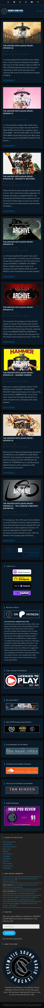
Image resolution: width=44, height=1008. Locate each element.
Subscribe (9, 933)
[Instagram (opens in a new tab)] (26, 2)
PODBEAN (6, 856)
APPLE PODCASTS (9, 842)
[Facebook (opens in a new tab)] (14, 2)
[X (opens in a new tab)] (8, 2)
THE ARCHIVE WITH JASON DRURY (17, 54)
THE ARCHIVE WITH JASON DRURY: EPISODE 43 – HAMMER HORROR (18, 373)
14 (31, 554)
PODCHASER (7, 863)
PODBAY (6, 851)
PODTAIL (6, 861)
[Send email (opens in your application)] (37, 2)
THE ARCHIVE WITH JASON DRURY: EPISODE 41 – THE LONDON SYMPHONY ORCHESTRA (20, 505)
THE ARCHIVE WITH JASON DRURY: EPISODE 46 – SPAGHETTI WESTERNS (19, 177)
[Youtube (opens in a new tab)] (32, 2)
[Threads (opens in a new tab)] (20, 2)
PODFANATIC (7, 854)
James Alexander (9, 879)
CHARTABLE (7, 868)
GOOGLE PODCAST (10, 847)
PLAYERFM (6, 859)
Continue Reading (9, 80)
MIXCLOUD (7, 849)
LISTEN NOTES (8, 866)
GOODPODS (7, 844)
